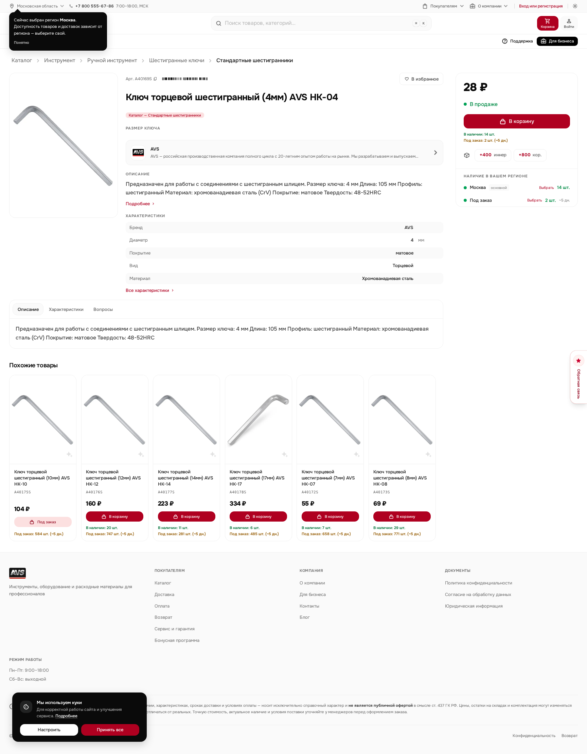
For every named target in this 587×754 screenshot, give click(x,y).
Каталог (22, 60)
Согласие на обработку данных (478, 594)
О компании (489, 6)
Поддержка (521, 41)
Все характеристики (147, 290)
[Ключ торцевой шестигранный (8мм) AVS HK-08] (402, 419)
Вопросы (103, 309)
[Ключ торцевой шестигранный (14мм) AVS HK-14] (186, 419)
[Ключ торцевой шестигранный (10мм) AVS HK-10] (43, 419)
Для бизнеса (561, 41)
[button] (184, 78)
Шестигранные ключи (176, 60)
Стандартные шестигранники (254, 60)
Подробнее (138, 204)
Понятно (21, 42)
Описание (28, 309)
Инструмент (59, 60)
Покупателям (443, 6)
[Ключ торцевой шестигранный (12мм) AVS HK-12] (115, 419)
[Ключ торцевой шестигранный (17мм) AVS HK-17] (258, 419)
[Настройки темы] (575, 6)
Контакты (309, 606)
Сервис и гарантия (175, 629)
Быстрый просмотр (46, 455)
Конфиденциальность (534, 735)
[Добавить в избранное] (68, 383)
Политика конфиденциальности (478, 583)
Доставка (164, 594)
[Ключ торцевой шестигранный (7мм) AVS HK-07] (330, 419)
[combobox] (317, 23)
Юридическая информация (474, 606)
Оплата (162, 606)
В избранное (425, 79)
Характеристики (66, 309)
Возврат (163, 617)
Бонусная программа (177, 640)
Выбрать (546, 188)
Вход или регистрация (541, 6)
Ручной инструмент (112, 60)
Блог (305, 617)
